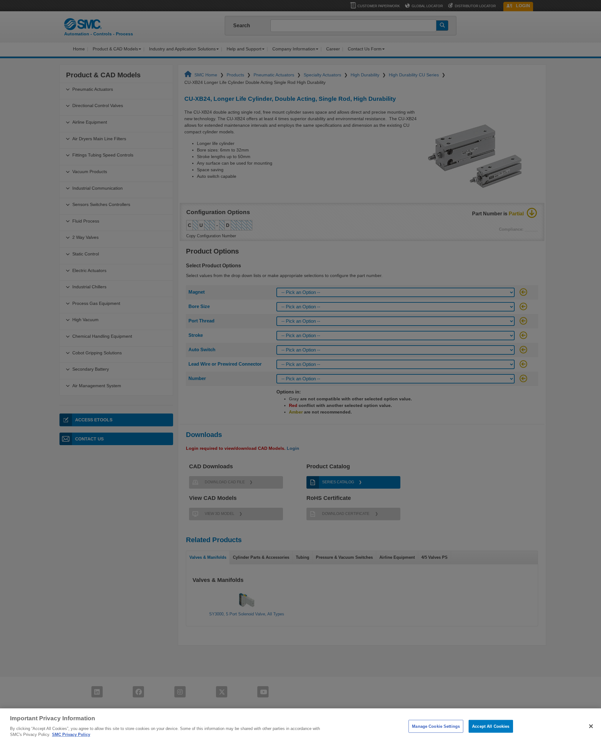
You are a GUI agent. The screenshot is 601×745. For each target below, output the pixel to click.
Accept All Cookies (490, 726)
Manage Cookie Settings (436, 726)
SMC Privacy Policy (71, 734)
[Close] (591, 726)
